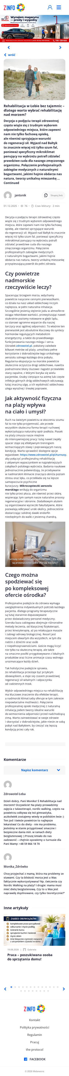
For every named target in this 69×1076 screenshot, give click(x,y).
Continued (11, 183)
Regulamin (34, 1035)
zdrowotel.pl (24, 345)
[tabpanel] (34, 28)
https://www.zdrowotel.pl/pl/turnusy (43, 454)
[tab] (11, 987)
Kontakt (34, 1020)
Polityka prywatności (34, 1027)
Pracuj (34, 1042)
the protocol (34, 1050)
